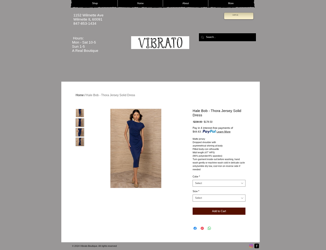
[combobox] (219, 183)
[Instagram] (251, 246)
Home (80, 95)
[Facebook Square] (256, 246)
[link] (235, 15)
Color (196, 176)
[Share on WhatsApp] (209, 228)
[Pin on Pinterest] (202, 228)
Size (196, 191)
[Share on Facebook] (195, 228)
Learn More (224, 131)
